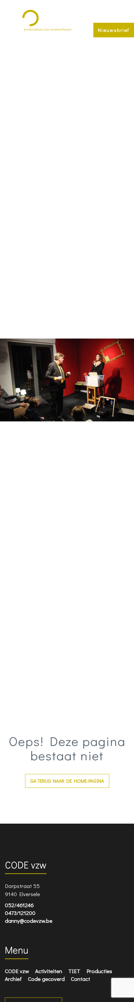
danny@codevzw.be (28, 920)
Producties (99, 971)
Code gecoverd (46, 979)
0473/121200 (20, 913)
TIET (74, 971)
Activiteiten (48, 971)
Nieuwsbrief (113, 30)
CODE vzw (17, 971)
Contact (80, 979)
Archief (13, 979)
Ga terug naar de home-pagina (67, 780)
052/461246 (19, 905)
